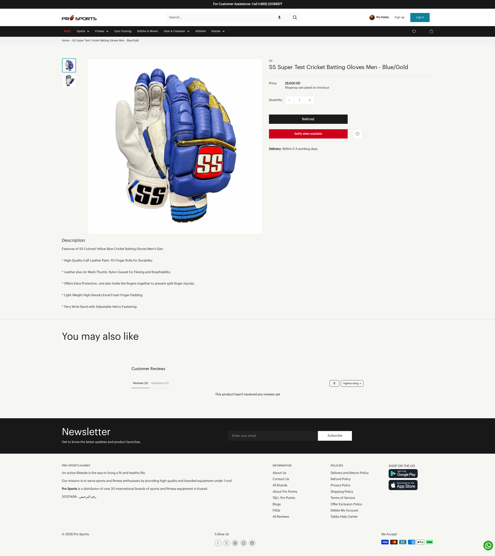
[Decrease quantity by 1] (289, 100)
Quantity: (276, 100)
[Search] (295, 17)
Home (65, 40)
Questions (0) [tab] (160, 383)
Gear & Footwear (174, 31)
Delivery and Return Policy (350, 473)
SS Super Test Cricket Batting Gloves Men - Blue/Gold (105, 40)
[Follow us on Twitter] (226, 543)
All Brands (280, 485)
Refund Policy (341, 479)
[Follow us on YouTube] (243, 543)
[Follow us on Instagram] (235, 543)
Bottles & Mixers (147, 31)
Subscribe (335, 435)
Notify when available (308, 134)
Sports (81, 31)
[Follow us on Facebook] (218, 543)
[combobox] (228, 17)
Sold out (308, 119)
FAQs (276, 510)
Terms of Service (343, 498)
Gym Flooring (122, 31)
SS (270, 61)
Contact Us (281, 479)
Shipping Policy (342, 491)
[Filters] (334, 383)
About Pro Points (285, 491)
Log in (420, 17)
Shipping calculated (298, 87)
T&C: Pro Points (284, 498)
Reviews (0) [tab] (140, 383)
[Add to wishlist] (357, 134)
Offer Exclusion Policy (346, 504)
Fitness (99, 31)
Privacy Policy (340, 485)
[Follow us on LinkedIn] (252, 543)
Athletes (200, 31)
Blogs (277, 504)
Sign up (400, 17)
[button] (279, 17)
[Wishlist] (414, 31)
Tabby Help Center (344, 516)
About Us (279, 473)
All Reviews (281, 516)
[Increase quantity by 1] (310, 100)
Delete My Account (344, 510)
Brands (216, 31)
